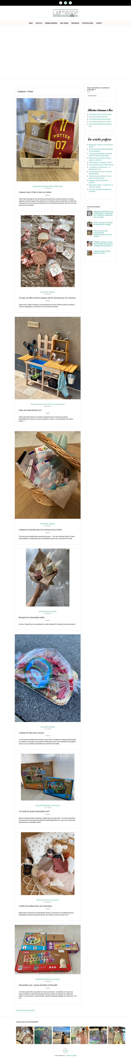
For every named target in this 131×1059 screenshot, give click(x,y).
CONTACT (99, 23)
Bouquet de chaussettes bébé (31, 617)
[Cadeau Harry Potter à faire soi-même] (47, 136)
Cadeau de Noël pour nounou (31, 733)
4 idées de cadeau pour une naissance (35, 906)
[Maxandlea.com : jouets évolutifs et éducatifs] (47, 949)
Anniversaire (37, 186)
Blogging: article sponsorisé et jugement (98, 181)
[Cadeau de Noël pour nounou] (47, 674)
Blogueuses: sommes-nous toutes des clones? (101, 146)
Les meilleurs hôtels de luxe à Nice (100, 121)
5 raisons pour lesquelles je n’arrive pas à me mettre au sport (100, 177)
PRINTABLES (75, 23)
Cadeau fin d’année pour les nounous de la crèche (40, 530)
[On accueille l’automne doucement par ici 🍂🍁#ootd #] (79, 1035)
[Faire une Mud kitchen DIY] (47, 355)
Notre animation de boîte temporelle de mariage (103, 223)
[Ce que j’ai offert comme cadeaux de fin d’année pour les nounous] (47, 248)
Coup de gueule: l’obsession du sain (100, 162)
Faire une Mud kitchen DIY (30, 410)
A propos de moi (87, 23)
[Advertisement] (65, 38)
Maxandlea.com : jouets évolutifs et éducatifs (38, 985)
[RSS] (70, 3)
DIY (42, 186)
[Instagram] (65, 3)
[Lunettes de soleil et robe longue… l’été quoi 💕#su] (116, 1035)
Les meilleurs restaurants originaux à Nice (100, 125)
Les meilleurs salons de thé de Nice (100, 114)
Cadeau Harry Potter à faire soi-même (35, 192)
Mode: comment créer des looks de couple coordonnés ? (100, 159)
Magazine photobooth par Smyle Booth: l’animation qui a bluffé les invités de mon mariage (103, 214)
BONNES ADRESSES (51, 23)
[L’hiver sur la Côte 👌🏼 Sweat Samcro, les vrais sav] (61, 1035)
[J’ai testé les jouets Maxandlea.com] (47, 777)
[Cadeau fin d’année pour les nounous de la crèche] (47, 471)
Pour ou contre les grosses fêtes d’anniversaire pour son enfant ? (103, 233)
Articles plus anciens (25, 1010)
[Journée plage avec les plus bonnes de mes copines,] (25, 1035)
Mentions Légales (71, 1055)
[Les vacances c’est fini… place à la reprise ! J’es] (98, 1035)
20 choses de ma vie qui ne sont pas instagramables (100, 173)
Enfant (46, 186)
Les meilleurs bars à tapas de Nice (100, 119)
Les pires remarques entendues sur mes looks (100, 190)
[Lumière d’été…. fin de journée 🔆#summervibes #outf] (43, 1035)
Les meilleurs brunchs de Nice (98, 117)
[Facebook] (60, 3)
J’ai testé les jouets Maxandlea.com (34, 811)
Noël (61, 186)
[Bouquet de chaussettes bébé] (47, 576)
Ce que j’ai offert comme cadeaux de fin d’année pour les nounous (47, 298)
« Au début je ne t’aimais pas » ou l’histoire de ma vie (99, 168)
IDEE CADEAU (64, 23)
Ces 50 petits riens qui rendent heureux (101, 165)
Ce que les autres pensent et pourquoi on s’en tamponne (101, 150)
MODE (31, 23)
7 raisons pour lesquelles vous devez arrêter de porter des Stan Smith (100, 154)
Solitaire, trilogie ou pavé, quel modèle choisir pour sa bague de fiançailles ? (103, 244)
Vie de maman (60, 404)
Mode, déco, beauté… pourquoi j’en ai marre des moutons (101, 186)
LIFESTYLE (38, 23)
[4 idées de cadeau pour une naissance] (47, 862)
